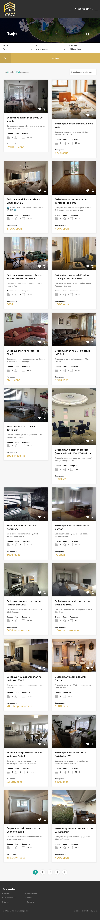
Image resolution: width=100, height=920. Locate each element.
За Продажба (32, 893)
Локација (73, 45)
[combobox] (16, 50)
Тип (37, 45)
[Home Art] (9, 15)
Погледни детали (26, 106)
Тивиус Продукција (89, 911)
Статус (5, 45)
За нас (7, 902)
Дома (6, 893)
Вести (29, 898)
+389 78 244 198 (85, 9)
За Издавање (9, 898)
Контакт (30, 902)
